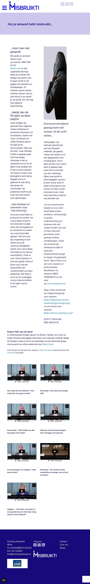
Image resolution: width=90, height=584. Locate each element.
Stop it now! (16, 68)
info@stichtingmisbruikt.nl (19, 554)
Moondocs (11, 353)
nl (64, 283)
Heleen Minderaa (45, 350)
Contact (63, 541)
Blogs (62, 547)
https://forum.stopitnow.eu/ (57, 313)
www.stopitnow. (55, 283)
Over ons (64, 544)
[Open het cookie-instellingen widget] (3, 580)
